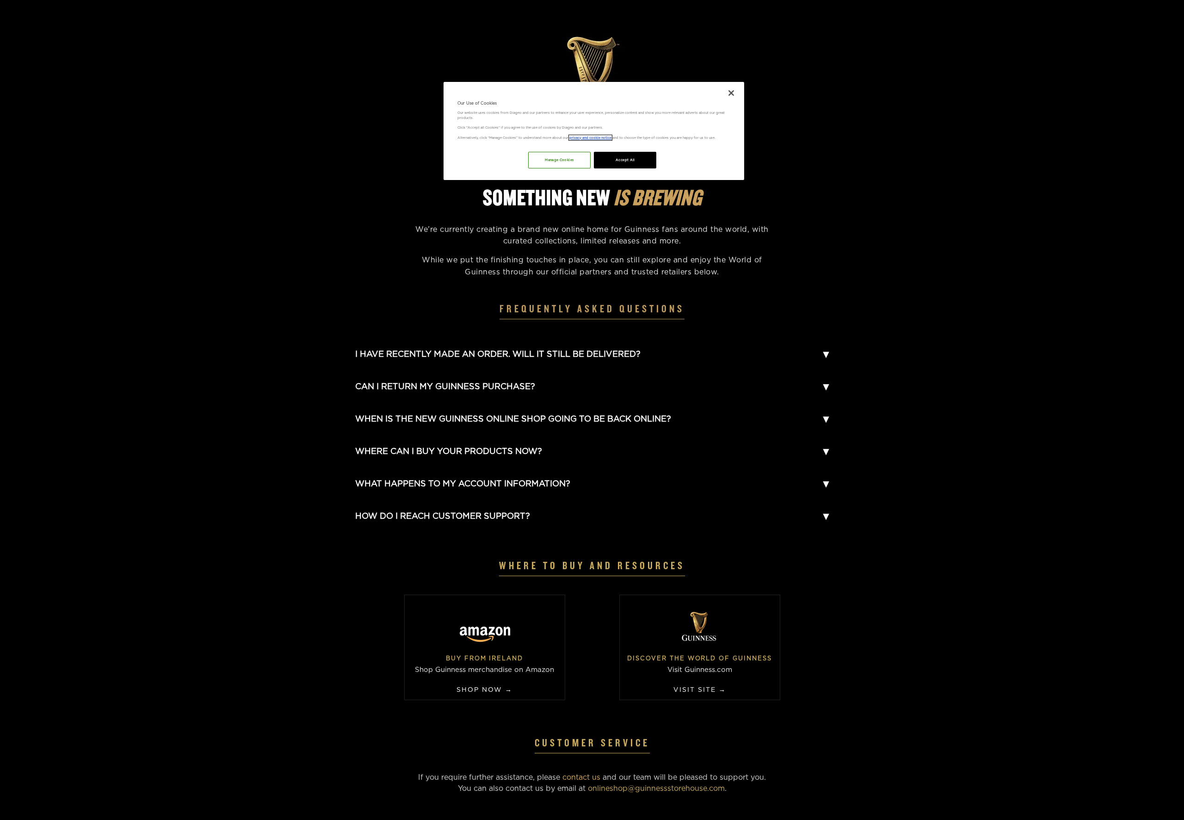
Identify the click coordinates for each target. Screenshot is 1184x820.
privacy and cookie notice (590, 138)
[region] (594, 131)
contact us (581, 777)
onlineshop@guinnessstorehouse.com (656, 788)
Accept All (625, 160)
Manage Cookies (559, 160)
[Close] (731, 93)
